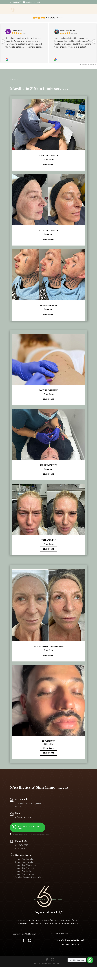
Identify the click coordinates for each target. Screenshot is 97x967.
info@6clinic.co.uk (23, 817)
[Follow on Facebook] (23, 940)
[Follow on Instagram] (29, 940)
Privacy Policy (34, 934)
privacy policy (28, 834)
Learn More (48, 164)
